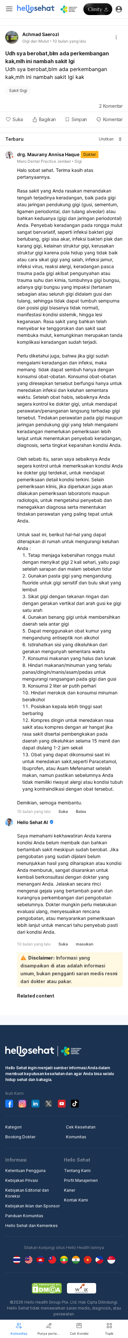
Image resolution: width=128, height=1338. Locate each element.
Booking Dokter (20, 1136)
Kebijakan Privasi (21, 1180)
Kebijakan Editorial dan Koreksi (27, 1193)
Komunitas (76, 1136)
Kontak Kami (76, 1200)
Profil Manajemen (81, 1180)
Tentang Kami (77, 1170)
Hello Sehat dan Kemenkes (31, 1225)
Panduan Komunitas (24, 1215)
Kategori (13, 1127)
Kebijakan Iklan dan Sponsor (32, 1205)
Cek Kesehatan (81, 1127)
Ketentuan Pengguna (25, 1170)
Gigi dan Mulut (35, 41)
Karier (69, 1190)
